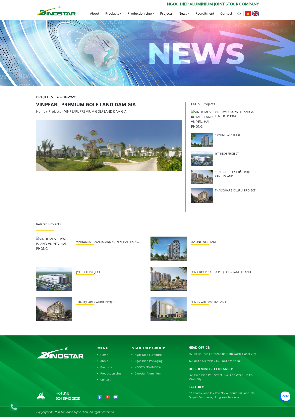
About (94, 13)
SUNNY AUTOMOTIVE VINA (208, 302)
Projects (166, 13)
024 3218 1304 (231, 361)
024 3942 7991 (203, 361)
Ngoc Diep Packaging (148, 361)
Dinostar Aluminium (148, 373)
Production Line (140, 13)
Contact (226, 13)
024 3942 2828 (68, 398)
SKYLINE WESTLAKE (228, 135)
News (183, 13)
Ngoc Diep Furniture (148, 355)
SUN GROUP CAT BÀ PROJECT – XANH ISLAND (221, 272)
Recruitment (204, 13)
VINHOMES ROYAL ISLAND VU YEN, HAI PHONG (107, 242)
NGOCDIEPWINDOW (147, 367)
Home (40, 111)
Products (112, 13)
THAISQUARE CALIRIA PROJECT (235, 190)
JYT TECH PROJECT (227, 153)
